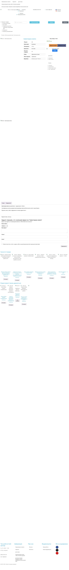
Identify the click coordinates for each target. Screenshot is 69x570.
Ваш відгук (4, 227)
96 (32, 51)
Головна (2, 35)
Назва (3, 234)
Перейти (54, 50)
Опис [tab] (3, 203)
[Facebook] (57, 547)
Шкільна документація (8, 31)
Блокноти (5, 30)
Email (3, 239)
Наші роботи (45, 547)
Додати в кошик (53, 45)
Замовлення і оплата (6, 1)
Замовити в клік (61, 45)
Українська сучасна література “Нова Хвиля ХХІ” (8, 27)
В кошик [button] (5, 279)
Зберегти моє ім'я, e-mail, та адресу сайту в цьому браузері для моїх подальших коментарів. (21, 244)
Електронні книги (6, 23)
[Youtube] (57, 553)
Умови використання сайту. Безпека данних (11, 4)
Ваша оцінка (4, 223)
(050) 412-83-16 (4, 554)
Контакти (31, 549)
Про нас (31, 547)
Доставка (20, 1)
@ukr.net (4, 556)
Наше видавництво (47, 549)
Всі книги (5, 24)
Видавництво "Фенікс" (36, 58)
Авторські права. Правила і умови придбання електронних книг (15, 6)
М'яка (33, 46)
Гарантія (14, 1)
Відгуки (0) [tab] (8, 203)
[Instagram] (57, 550)
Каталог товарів (5, 22)
